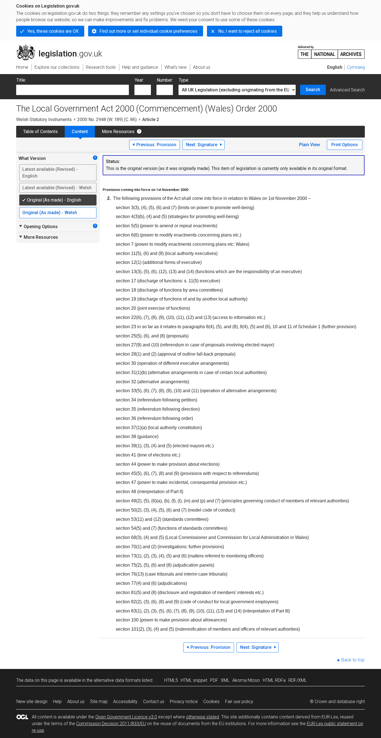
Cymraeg (356, 67)
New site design (31, 701)
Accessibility (125, 701)
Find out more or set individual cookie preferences (148, 31)
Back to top (353, 660)
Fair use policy (239, 701)
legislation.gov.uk (62, 46)
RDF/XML (297, 680)
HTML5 (171, 680)
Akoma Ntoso (246, 680)
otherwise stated (202, 717)
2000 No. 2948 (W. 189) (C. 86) (107, 119)
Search (313, 89)
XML (225, 680)
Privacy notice (184, 701)
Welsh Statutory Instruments (44, 119)
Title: (21, 80)
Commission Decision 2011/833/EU (111, 723)
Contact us (153, 701)
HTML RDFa (274, 680)
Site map (99, 701)
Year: (139, 80)
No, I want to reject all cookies (247, 31)
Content (80, 131)
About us (76, 701)
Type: (184, 80)
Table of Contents (40, 131)
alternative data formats (117, 680)
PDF (214, 680)
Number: (165, 80)
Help (57, 701)
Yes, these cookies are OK (53, 31)
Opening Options (38, 226)
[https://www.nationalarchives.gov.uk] (331, 50)
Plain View (309, 144)
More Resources (118, 131)
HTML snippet (194, 680)
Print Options (344, 144)
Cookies (211, 701)
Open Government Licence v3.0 (126, 717)
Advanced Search (347, 90)
